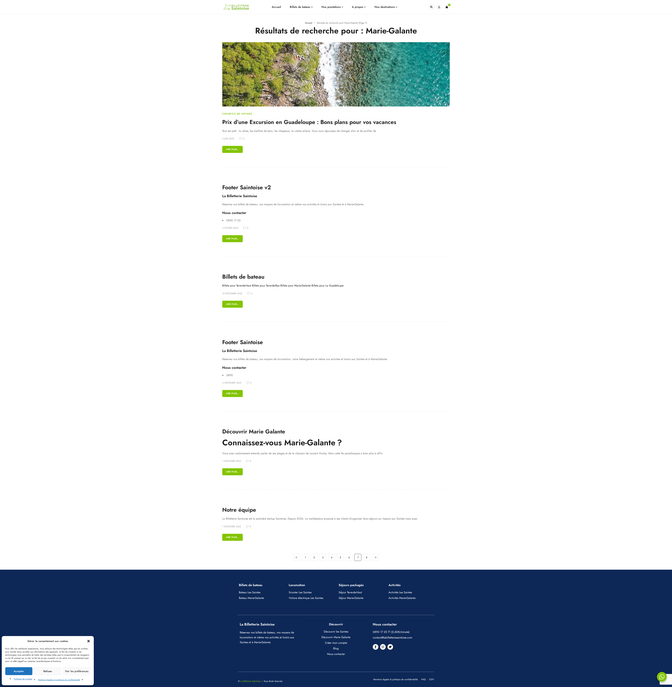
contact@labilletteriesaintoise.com (392, 638)
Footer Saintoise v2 (246, 187)
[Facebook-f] (375, 647)
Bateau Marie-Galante (251, 598)
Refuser (47, 671)
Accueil (308, 23)
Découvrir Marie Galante (253, 431)
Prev (296, 557)
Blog (336, 648)
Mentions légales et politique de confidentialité (59, 679)
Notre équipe (239, 510)
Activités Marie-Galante (401, 598)
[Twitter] (390, 647)
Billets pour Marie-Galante (295, 286)
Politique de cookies (23, 679)
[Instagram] (383, 647)
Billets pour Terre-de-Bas (265, 286)
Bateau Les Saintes (249, 592)
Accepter (19, 671)
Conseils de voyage (237, 113)
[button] (88, 641)
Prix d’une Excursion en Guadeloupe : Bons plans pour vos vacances (309, 122)
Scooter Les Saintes (300, 592)
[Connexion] (439, 7)
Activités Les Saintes (400, 592)
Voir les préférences (76, 671)
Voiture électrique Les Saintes (306, 598)
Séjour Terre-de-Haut (350, 592)
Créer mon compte (336, 643)
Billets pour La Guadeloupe (328, 286)
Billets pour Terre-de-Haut (236, 286)
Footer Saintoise (242, 342)
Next (375, 557)
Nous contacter (336, 654)
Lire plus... (232, 149)
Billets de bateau (243, 277)
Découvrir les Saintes (336, 632)
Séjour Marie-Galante (351, 598)
